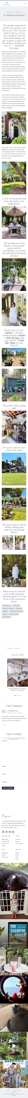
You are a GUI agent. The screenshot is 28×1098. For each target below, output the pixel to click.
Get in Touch (5, 843)
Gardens (5, 611)
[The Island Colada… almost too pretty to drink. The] (14, 961)
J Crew (5, 614)
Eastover (18, 608)
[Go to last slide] (9, 676)
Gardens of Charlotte (16, 611)
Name (4, 766)
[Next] (26, 676)
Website (4, 782)
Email (4, 774)
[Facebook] (6, 832)
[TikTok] (13, 832)
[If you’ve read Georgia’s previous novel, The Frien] (14, 1074)
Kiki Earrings (6, 617)
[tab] (14, 695)
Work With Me (5, 841)
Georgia (17, 841)
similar (8, 333)
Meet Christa (5, 839)
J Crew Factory (13, 614)
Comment (5, 740)
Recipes (4, 855)
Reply (4, 724)
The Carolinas (19, 843)
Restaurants (5, 857)
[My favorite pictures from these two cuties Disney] (14, 989)
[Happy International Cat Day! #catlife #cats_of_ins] (14, 877)
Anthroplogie (7, 605)
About (8, 1090)
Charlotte (18, 12)
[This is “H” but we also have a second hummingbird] (14, 1046)
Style (16, 857)
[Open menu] (25, 3)
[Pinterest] (9, 832)
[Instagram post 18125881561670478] (14, 1018)
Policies (4, 845)
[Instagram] (3, 832)
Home (16, 859)
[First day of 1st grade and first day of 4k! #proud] (14, 905)
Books (17, 855)
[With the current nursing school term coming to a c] (14, 933)
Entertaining (5, 852)
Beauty (17, 852)
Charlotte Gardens (8, 608)
